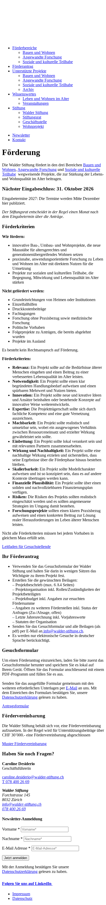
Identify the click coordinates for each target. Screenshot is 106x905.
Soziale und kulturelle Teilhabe (48, 62)
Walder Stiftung (35, 112)
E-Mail (71, 688)
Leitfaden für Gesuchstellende (26, 546)
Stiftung (18, 108)
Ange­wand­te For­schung (42, 57)
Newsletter (21, 135)
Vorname (11, 829)
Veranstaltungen (36, 103)
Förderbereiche (24, 48)
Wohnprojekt (33, 126)
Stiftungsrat (32, 117)
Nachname (12, 838)
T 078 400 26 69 (15, 781)
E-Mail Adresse (16, 848)
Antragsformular (15, 706)
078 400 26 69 (14, 809)
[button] (53, 226)
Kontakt (18, 140)
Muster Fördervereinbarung (24, 744)
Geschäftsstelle (35, 122)
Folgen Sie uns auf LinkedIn (27, 883)
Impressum (21, 894)
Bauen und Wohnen (39, 52)
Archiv (28, 89)
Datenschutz (22, 898)
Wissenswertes (24, 94)
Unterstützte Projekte (29, 71)
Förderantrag (22, 66)
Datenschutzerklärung (20, 697)
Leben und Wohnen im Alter (46, 99)
